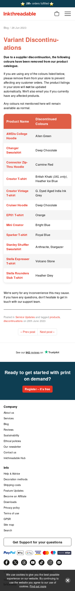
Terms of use (11, 513)
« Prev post (27, 332)
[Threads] (24, 562)
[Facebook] (6, 562)
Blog (6, 424)
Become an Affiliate (15, 496)
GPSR (7, 519)
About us (9, 412)
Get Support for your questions (37, 542)
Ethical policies (12, 441)
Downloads (10, 502)
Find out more (38, 586)
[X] (15, 562)
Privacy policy (12, 507)
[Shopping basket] (56, 13)
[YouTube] (32, 562)
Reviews (8, 429)
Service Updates (25, 317)
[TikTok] (41, 562)
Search (8, 530)
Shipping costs (12, 485)
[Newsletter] (59, 562)
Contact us (10, 452)
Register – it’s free (37, 389)
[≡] (67, 13)
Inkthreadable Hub (14, 458)
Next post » (47, 332)
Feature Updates (13, 490)
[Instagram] (50, 562)
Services (9, 418)
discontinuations (13, 321)
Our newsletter (12, 446)
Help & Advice (12, 473)
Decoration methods (15, 479)
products (55, 317)
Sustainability (11, 435)
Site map (9, 524)
